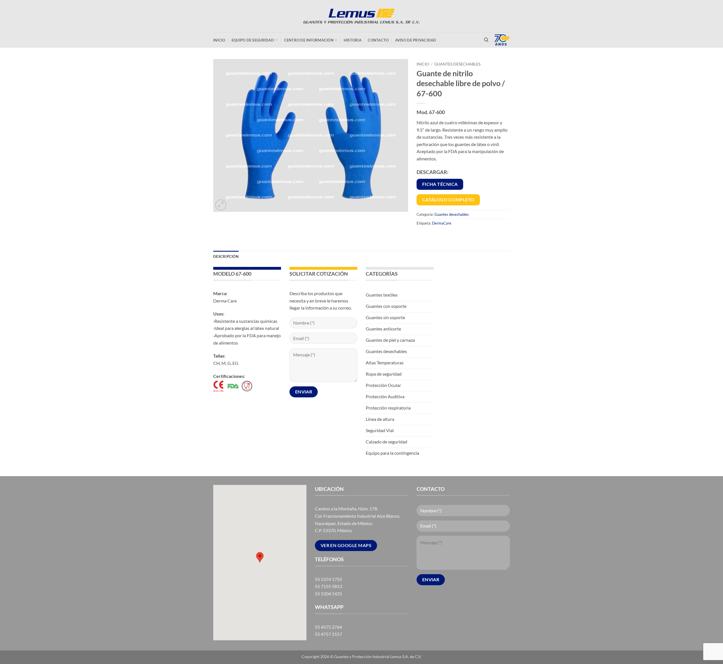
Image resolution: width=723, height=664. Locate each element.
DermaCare (441, 223)
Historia (353, 40)
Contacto (378, 40)
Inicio (219, 40)
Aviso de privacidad (415, 40)
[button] (220, 204)
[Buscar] (486, 39)
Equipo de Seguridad (253, 40)
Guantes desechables (457, 64)
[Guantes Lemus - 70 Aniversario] (361, 16)
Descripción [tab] (226, 256)
